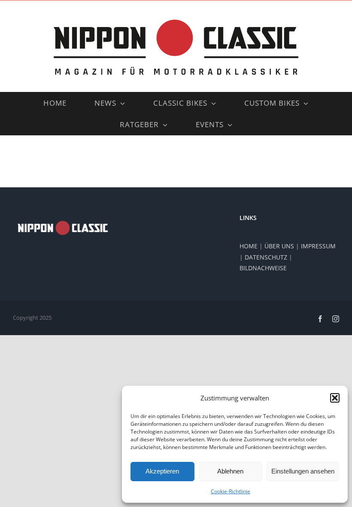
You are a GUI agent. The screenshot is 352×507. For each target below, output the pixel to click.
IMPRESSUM (318, 246)
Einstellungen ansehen (302, 471)
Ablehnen (230, 471)
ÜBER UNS (279, 246)
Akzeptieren (162, 471)
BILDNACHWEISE (263, 268)
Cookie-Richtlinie (230, 491)
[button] (335, 398)
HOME (249, 246)
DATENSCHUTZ (266, 257)
